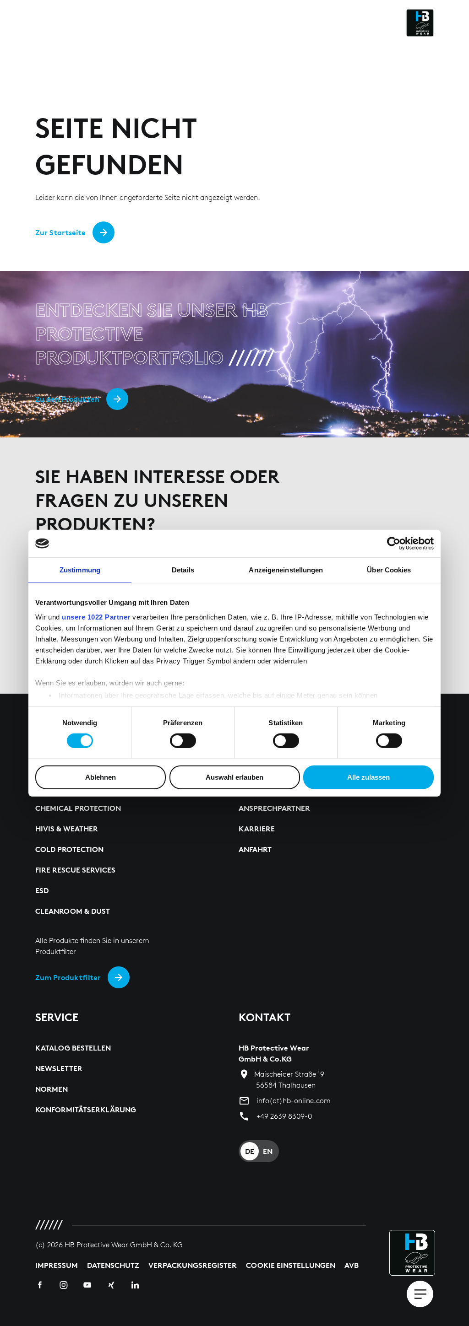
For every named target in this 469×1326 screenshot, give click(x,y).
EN (268, 1151)
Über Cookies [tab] (389, 570)
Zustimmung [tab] (80, 570)
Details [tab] (183, 570)
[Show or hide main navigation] (420, 1294)
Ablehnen (100, 777)
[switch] (183, 740)
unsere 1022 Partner (96, 616)
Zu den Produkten (67, 399)
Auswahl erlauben (234, 777)
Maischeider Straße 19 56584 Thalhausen (289, 1079)
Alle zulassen (368, 777)
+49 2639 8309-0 (284, 1116)
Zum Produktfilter (68, 977)
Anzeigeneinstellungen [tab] (286, 570)
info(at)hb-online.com (293, 1100)
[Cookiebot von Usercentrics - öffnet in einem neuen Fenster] (394, 543)
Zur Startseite (60, 232)
